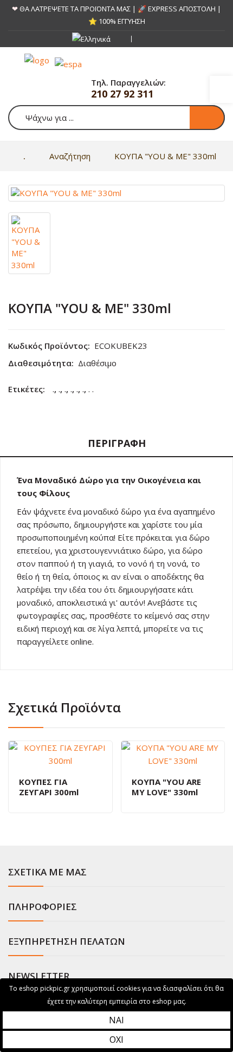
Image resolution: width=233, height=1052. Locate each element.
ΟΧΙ (116, 1039)
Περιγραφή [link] (117, 443)
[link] (221, 89)
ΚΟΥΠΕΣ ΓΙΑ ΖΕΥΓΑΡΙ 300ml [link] (49, 787)
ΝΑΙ (116, 1020)
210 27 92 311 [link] (122, 93)
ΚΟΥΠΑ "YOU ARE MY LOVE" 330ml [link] (166, 787)
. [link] (53, 389)
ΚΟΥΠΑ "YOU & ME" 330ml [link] (165, 156)
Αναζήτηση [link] (69, 156)
